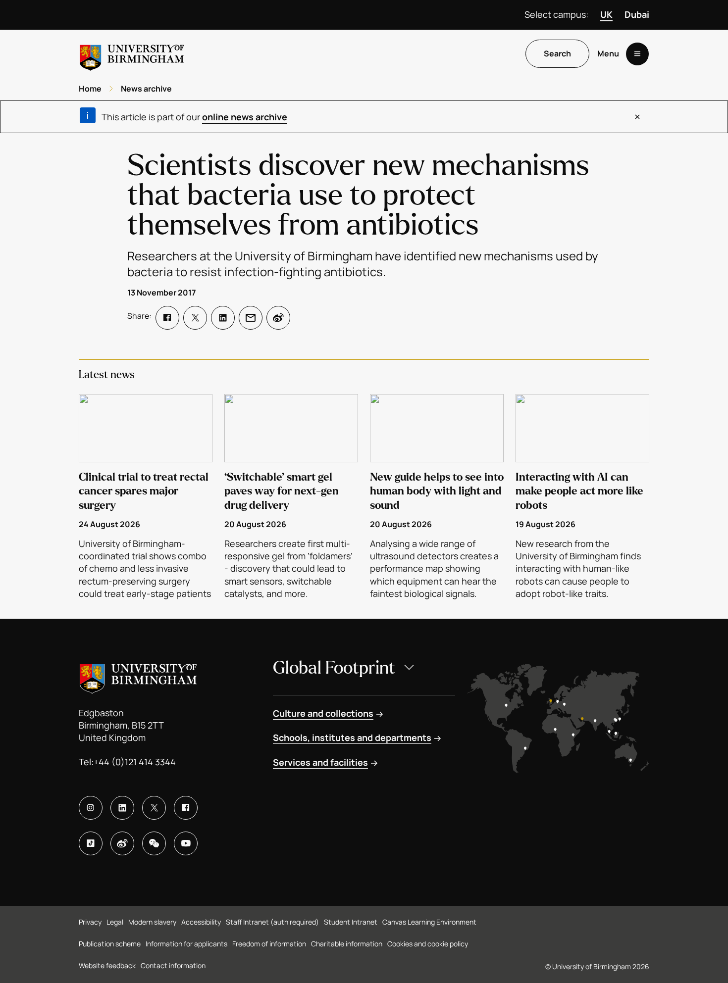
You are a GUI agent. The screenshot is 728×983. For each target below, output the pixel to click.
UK (606, 14)
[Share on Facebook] (167, 318)
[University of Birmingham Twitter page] (154, 808)
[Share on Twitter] (195, 318)
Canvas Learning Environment (429, 922)
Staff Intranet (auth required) (272, 922)
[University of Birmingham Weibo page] (122, 843)
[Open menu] (637, 54)
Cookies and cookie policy (427, 943)
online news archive (244, 117)
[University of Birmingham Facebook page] (186, 808)
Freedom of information (269, 943)
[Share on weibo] (278, 318)
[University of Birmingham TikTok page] (91, 843)
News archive (146, 88)
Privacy (90, 922)
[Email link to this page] (250, 318)
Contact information (173, 965)
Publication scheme (110, 943)
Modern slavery (152, 922)
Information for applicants (186, 943)
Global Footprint (334, 668)
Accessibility (201, 922)
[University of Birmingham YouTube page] (186, 843)
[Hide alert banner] (637, 117)
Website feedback (107, 965)
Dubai (636, 14)
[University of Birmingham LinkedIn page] (122, 808)
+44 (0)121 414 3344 (135, 762)
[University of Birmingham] (132, 54)
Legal (114, 922)
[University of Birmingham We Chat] (154, 843)
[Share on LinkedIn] (223, 318)
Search (557, 54)
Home (90, 88)
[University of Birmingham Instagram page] (91, 808)
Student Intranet (350, 922)
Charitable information (346, 943)
